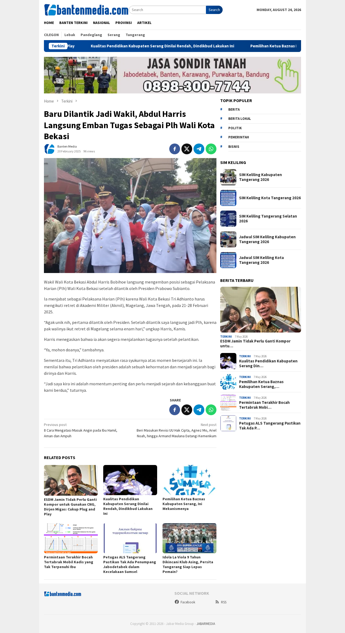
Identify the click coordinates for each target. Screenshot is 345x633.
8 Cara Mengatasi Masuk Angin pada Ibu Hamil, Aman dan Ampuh (80, 430)
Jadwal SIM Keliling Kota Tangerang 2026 (261, 260)
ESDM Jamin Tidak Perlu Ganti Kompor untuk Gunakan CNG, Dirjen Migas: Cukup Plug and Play (70, 506)
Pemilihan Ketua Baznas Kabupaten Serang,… (261, 384)
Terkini (226, 336)
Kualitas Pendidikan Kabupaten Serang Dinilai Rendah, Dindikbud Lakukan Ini (139, 46)
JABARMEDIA (205, 623)
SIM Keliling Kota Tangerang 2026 (270, 197)
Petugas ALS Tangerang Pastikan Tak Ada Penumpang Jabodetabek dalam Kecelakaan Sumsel (129, 564)
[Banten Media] (86, 9)
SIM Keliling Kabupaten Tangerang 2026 (260, 177)
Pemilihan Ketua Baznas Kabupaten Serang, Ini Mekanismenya (285, 46)
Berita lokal (239, 118)
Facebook (188, 602)
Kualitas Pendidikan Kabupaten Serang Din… (268, 363)
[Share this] (174, 149)
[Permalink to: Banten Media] (49, 148)
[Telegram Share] (199, 149)
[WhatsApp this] (211, 149)
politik (235, 128)
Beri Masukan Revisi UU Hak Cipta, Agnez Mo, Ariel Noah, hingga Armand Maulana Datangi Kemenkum (176, 430)
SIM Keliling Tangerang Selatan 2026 (268, 218)
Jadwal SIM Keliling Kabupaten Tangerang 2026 (267, 239)
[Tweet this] (186, 149)
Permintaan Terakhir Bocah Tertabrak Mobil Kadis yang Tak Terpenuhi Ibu (68, 562)
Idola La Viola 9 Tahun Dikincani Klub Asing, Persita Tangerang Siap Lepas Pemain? (188, 564)
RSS (223, 602)
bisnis (233, 146)
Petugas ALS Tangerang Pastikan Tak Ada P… (270, 426)
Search (214, 9)
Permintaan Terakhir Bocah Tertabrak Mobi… (264, 405)
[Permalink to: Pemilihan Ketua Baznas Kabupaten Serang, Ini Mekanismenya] (189, 480)
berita (234, 109)
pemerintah (238, 137)
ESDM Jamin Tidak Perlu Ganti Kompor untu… (255, 343)
